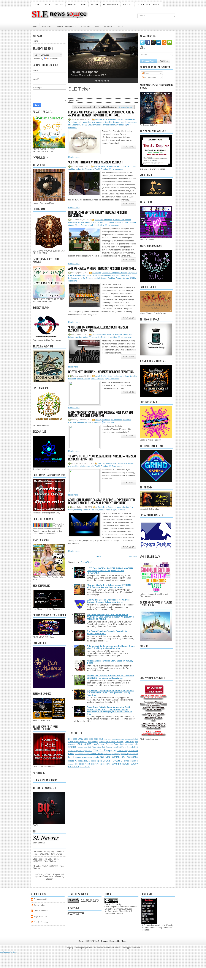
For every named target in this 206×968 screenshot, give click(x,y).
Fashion (72, 4)
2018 (109, 739)
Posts (146, 73)
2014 (101, 739)
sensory (118, 222)
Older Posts (132, 556)
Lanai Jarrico (83, 744)
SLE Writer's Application (148, 4)
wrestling (113, 337)
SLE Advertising (94, 747)
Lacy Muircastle (41, 911)
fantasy (98, 420)
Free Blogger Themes (112, 948)
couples (98, 119)
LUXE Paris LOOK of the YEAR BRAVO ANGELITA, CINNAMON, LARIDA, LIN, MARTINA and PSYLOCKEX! (110, 570)
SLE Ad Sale (82, 747)
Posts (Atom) (86, 562)
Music (83, 4)
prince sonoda (130, 761)
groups (118, 507)
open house (126, 122)
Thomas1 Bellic (96, 753)
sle (88, 379)
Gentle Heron (118, 220)
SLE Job (105, 747)
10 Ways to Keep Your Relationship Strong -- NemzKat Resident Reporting (102, 458)
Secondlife (76, 125)
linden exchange (115, 376)
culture (97, 166)
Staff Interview (88, 169)
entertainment (105, 275)
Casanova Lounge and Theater (114, 273)
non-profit (88, 222)
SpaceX (79, 751)
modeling (78, 510)
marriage (100, 122)
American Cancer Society (111, 741)
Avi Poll (94, 4)
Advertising (93, 741)
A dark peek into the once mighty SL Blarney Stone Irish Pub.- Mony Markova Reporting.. (111, 647)
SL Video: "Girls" (40, 866)
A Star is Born (101, 507)
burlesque (96, 273)
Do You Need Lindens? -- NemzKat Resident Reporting (101, 371)
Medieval (106, 420)
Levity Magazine (84, 122)
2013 (96, 739)
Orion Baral (119, 744)
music (72, 760)
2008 (70, 739)
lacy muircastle (129, 757)
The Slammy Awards (82, 754)
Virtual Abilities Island (84, 225)
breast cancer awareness (80, 757)
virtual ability (99, 225)
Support (125, 222)
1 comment (109, 422)
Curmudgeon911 (41, 899)
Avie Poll (129, 741)
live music (116, 275)
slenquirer (95, 764)
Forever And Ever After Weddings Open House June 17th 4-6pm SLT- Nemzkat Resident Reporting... (102, 114)
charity (96, 757)
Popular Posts (148, 61)
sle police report (82, 764)
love (93, 122)
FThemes (77, 948)
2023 (122, 739)
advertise (107, 754)
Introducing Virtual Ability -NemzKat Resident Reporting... (97, 214)
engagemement (109, 119)
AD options (129, 739)
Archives (164, 61)
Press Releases (110, 4)
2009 (75, 739)
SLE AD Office (47, 26)
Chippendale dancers (82, 275)
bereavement (133, 754)
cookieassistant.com (9, 952)
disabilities (99, 220)
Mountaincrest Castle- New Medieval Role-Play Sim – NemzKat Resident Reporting (102, 414)
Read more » (73, 157)
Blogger (49, 879)
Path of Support (99, 222)
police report (96, 761)
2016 (105, 739)
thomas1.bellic (85, 767)
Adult (135, 739)
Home (35, 26)
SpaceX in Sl (87, 751)
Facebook (108, 26)
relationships (85, 466)
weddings (120, 125)
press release (112, 760)
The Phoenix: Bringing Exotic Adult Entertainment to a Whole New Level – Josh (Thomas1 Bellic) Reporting (110, 692)
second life (121, 166)
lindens (126, 376)
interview (125, 507)
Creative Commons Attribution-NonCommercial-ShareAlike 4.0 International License (119, 911)
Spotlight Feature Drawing (118, 278)
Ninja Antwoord (40, 916)
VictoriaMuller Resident (99, 337)
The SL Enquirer (88, 125)
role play (80, 422)
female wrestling (99, 334)
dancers (95, 275)
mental (128, 220)
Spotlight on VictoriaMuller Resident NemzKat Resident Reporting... (98, 329)
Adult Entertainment (77, 741)
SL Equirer (129, 744)
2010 (80, 739)
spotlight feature (74, 169)
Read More (128, 147)
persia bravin (84, 761)
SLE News (113, 747)
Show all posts (125, 107)
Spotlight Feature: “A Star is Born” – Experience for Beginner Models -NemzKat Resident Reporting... (101, 501)
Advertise (127, 4)
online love (122, 463)
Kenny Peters (40, 905)
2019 (114, 739)
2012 (91, 739)
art (126, 753)
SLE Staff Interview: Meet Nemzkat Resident (95, 162)
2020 (118, 739)
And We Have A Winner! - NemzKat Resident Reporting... (102, 268)
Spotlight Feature (41, 4)
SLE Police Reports (125, 747)
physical (110, 222)
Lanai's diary (98, 744)
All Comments (150, 78)
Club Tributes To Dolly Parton (46, 859)
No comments (117, 169)
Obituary (109, 744)
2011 (86, 739)
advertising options (118, 754)
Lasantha (99, 948)
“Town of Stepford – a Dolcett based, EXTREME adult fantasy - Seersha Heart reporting (109, 586)
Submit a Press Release (66, 26)
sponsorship (105, 764)
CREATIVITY (79, 71)
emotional (108, 220)
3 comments (117, 466)
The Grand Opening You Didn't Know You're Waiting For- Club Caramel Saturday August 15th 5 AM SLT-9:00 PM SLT (110, 616)
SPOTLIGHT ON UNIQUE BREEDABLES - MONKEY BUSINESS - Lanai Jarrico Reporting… (110, 677)
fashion (111, 507)
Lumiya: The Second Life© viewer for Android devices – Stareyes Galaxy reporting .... (108, 601)
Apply (97, 26)
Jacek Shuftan (101, 376)
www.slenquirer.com (113, 906)
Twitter (120, 26)
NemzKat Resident (112, 122)
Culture (59, 4)
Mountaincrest (116, 420)
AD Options (85, 26)
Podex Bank (82, 379)
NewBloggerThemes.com (131, 948)
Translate (54, 59)
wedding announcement (105, 125)
